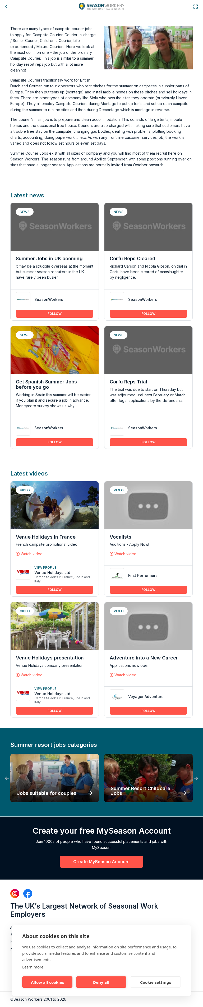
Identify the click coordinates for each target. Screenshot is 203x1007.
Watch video (31, 554)
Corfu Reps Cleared (132, 258)
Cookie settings (155, 982)
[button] (195, 6)
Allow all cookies (47, 982)
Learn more (32, 967)
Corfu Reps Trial (128, 381)
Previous (7, 778)
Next (195, 778)
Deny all (101, 982)
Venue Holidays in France (46, 537)
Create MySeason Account (101, 861)
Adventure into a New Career (144, 658)
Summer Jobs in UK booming (49, 258)
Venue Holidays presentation (50, 658)
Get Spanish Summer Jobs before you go (46, 384)
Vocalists (120, 537)
